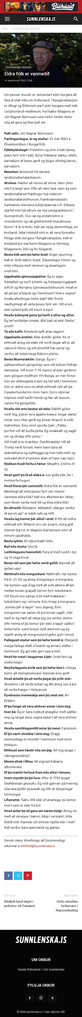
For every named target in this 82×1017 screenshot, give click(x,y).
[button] (7, 19)
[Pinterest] (28, 876)
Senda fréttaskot (29, 969)
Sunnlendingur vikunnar (26, 28)
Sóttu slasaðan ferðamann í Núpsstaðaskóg (67, 906)
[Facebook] (8, 876)
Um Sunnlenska (53, 969)
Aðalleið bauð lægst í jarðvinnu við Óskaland (19, 904)
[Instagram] (41, 998)
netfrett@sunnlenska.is (37, 846)
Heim (5, 28)
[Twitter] (18, 876)
